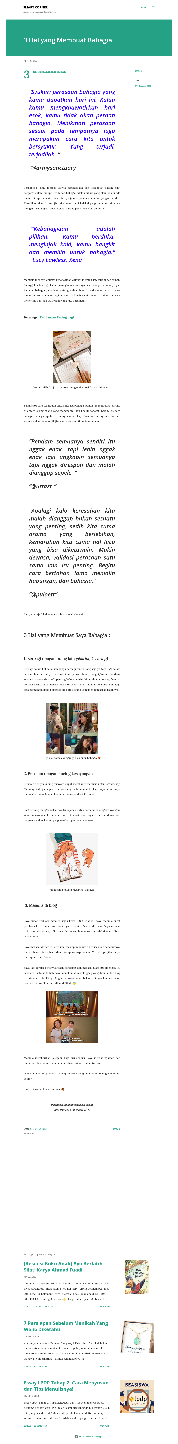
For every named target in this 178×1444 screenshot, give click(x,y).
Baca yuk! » (105, 1306)
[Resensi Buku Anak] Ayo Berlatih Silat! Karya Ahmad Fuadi (63, 1266)
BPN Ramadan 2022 (143, 86)
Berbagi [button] (138, 71)
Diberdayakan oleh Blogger (90, 1436)
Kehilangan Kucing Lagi (57, 317)
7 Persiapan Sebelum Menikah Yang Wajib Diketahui (66, 1326)
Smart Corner (35, 7)
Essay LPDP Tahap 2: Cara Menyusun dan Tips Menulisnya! (66, 1385)
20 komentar (40, 1426)
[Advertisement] (68, 1220)
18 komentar (40, 1366)
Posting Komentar (43, 1306)
